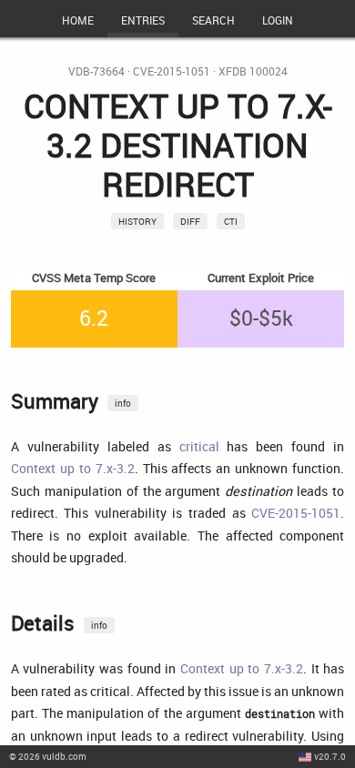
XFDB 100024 (253, 71)
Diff (190, 221)
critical (199, 446)
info (123, 403)
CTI (231, 221)
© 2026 (47, 756)
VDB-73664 (96, 71)
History (137, 221)
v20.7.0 (330, 756)
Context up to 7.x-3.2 (73, 468)
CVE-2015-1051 (171, 71)
